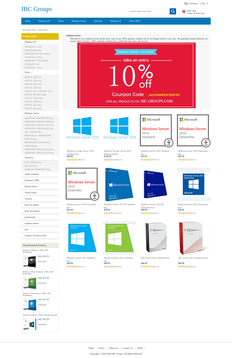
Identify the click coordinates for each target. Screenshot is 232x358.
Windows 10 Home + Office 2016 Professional (40, 315)
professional (30, 217)
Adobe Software (32, 174)
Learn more (42, 261)
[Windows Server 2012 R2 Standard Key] (119, 184)
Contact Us (128, 348)
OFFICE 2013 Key (33, 84)
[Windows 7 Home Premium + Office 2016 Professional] (30, 282)
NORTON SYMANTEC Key (38, 169)
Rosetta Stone (31, 186)
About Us (113, 348)
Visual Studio (31, 192)
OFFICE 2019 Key (33, 101)
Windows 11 (115, 21)
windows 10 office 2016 (35, 236)
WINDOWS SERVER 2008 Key (39, 121)
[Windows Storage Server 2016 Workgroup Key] (119, 131)
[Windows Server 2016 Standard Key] (156, 131)
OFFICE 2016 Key (33, 88)
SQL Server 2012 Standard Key (155, 258)
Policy (101, 348)
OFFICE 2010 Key (33, 81)
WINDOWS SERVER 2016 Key (39, 149)
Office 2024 (134, 21)
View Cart (196, 12)
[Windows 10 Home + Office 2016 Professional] (30, 324)
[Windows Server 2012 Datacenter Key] (194, 184)
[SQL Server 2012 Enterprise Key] (194, 238)
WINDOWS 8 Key (33, 50)
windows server (32, 223)
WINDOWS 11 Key (33, 68)
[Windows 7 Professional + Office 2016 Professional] (30, 304)
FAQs (140, 348)
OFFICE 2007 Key (33, 77)
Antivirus (98, 21)
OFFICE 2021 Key (33, 105)
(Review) (81, 160)
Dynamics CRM (32, 180)
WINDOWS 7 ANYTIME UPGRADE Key (36, 62)
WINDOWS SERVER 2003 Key (39, 118)
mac (26, 229)
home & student (32, 205)
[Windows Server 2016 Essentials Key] (82, 184)
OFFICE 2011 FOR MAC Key (38, 91)
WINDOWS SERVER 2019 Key (39, 153)
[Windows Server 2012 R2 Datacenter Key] (156, 184)
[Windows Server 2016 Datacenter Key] (194, 131)
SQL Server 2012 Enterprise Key (193, 258)
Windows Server (78, 21)
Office (61, 21)
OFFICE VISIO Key (34, 98)
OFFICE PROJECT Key (36, 95)
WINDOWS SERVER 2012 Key (39, 128)
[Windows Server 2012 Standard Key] (82, 238)
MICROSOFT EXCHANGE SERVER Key (37, 144)
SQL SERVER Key (33, 132)
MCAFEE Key (31, 166)
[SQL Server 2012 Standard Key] (156, 238)
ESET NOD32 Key (33, 162)
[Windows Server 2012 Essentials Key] (119, 238)
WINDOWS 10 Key (34, 57)
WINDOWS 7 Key (33, 47)
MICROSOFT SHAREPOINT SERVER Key (38, 137)
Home (27, 21)
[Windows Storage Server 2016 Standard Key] (82, 131)
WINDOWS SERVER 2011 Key (39, 125)
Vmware (28, 199)
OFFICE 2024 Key (33, 108)
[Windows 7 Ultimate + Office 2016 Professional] (30, 261)
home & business (32, 211)
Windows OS (44, 21)
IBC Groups (36, 8)
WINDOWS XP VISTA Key (37, 54)
